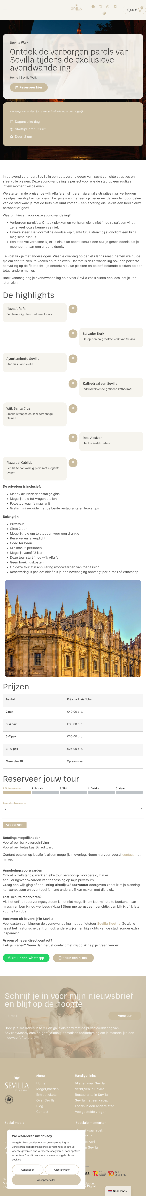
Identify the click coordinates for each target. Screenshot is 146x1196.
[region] (46, 1159)
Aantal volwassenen (15, 803)
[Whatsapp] (108, 7)
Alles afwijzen (62, 1169)
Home (14, 77)
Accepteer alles (46, 1179)
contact (128, 854)
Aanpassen (27, 1169)
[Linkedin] (115, 7)
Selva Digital (87, 1186)
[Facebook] (93, 7)
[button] (5, 10)
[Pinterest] (104, 13)
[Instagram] (100, 7)
